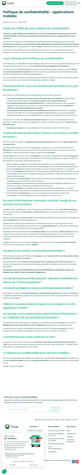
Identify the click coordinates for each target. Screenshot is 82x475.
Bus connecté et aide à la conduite (56, 440)
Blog (68, 431)
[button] (79, 3)
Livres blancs (71, 434)
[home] (8, 3)
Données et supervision (56, 444)
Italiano (75, 420)
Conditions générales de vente (45, 460)
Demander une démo (55, 3)
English (62, 420)
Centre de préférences (71, 441)
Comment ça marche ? (56, 431)
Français (56, 420)
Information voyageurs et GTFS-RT (56, 435)
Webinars (70, 437)
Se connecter (70, 3)
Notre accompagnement (55, 448)
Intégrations (52, 452)
